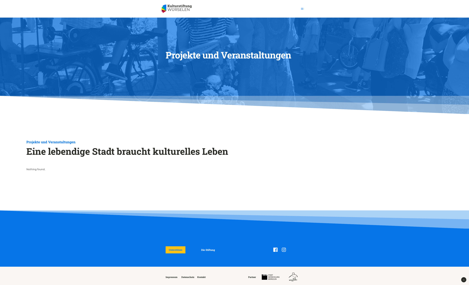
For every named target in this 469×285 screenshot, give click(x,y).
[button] (302, 9)
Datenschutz (187, 277)
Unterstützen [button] (175, 249)
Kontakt (201, 277)
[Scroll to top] (463, 279)
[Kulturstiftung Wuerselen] (177, 8)
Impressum (171, 277)
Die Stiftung (208, 249)
